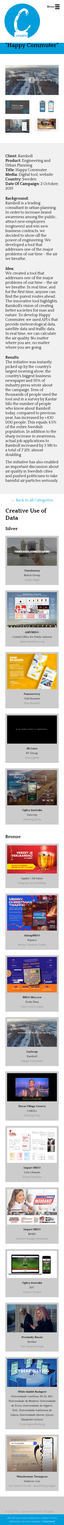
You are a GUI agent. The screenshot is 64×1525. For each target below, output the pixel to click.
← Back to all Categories (32, 500)
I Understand (48, 1521)
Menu (50, 6)
